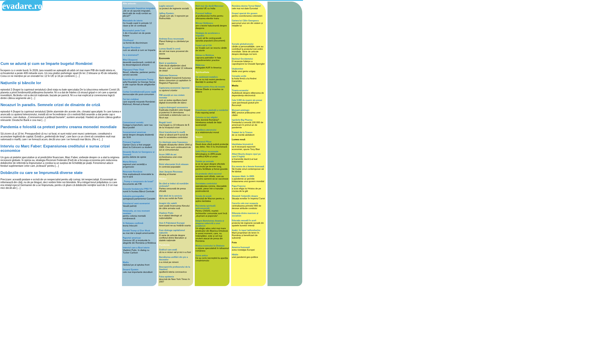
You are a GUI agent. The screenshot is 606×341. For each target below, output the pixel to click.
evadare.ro (22, 6)
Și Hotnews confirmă (133, 223)
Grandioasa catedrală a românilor (212, 110)
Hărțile (235, 254)
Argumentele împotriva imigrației (139, 8)
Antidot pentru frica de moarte (210, 87)
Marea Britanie (130, 162)
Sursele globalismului (242, 44)
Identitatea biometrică (242, 144)
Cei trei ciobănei (131, 99)
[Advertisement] (60, 36)
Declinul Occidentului (242, 59)
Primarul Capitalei (131, 142)
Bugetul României (131, 47)
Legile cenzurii (166, 6)
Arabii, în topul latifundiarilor (246, 230)
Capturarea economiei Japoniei (174, 88)
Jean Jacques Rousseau (171, 171)
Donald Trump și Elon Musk (136, 230)
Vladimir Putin (166, 213)
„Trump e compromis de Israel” (138, 181)
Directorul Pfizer (203, 142)
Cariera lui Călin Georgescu (245, 20)
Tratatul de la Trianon (242, 132)
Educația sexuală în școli (244, 220)
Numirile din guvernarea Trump (138, 79)
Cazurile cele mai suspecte (245, 203)
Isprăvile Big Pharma (242, 120)
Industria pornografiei (133, 196)
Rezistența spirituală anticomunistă (205, 207)
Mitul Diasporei (130, 60)
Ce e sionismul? (131, 55)
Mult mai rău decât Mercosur (209, 6)
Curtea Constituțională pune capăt (139, 92)
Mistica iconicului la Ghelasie (210, 246)
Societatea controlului (206, 183)
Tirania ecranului (240, 90)
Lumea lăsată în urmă (169, 49)
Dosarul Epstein (130, 269)
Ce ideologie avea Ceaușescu (173, 142)
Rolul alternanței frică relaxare (173, 164)
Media (126, 262)
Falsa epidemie (166, 276)
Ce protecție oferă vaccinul (209, 174)
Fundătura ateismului (206, 130)
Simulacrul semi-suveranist (136, 203)
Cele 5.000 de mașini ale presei (247, 100)
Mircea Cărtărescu (204, 23)
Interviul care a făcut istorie (136, 247)
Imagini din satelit (168, 203)
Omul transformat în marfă (172, 132)
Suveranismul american (134, 132)
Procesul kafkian (204, 13)
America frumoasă (241, 247)
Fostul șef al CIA (204, 45)
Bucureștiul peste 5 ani (134, 30)
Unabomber (237, 69)
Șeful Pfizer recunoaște (207, 151)
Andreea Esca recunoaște (171, 39)
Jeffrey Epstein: (166, 13)
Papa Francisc (239, 186)
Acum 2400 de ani (167, 154)
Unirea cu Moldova (205, 55)
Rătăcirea (200, 65)
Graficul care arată (168, 249)
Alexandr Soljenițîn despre (245, 196)
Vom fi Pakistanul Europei (172, 223)
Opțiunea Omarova (168, 75)
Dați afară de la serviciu (170, 196)
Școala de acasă (203, 196)
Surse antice (202, 255)
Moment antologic (241, 110)
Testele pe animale (205, 161)
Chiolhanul (128, 40)
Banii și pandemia (168, 63)
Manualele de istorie (133, 20)
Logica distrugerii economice (173, 107)
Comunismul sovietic (133, 122)
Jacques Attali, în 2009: (243, 176)
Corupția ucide (239, 76)
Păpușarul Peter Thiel (133, 70)
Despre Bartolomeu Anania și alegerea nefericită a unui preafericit (210, 223)
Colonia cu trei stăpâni (207, 117)
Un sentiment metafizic (207, 77)
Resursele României (132, 171)
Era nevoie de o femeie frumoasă (248, 166)
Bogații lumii (165, 122)
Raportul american (132, 238)
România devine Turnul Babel (246, 6)
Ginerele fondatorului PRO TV (137, 189)
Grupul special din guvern (244, 13)
